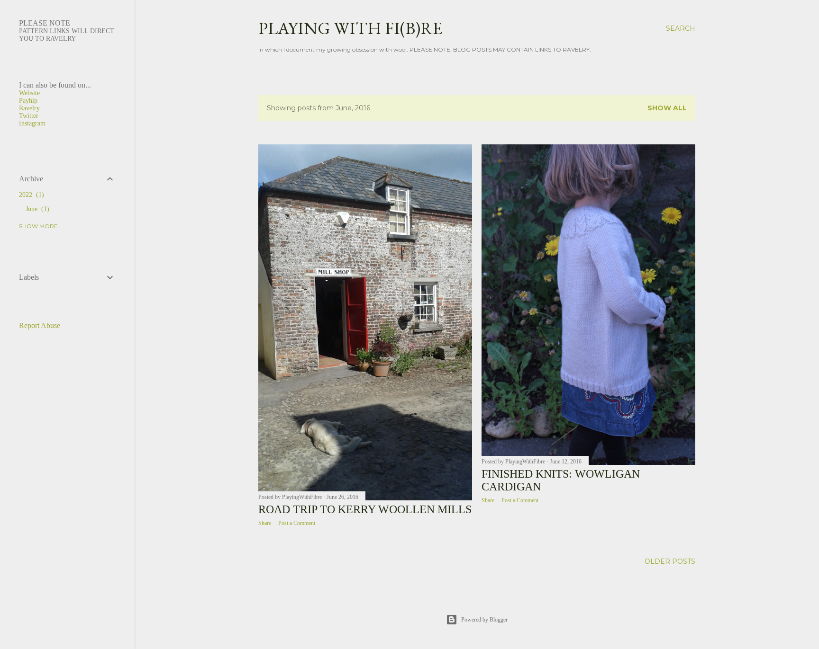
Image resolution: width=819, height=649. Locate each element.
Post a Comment (296, 523)
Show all (667, 108)
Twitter (28, 115)
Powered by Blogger (484, 619)
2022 (30, 194)
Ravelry (29, 108)
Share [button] (264, 523)
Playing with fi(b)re (350, 28)
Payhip (28, 100)
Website (29, 93)
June (36, 209)
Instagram (32, 123)
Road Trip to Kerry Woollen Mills (365, 509)
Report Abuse (39, 325)
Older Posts (670, 561)
